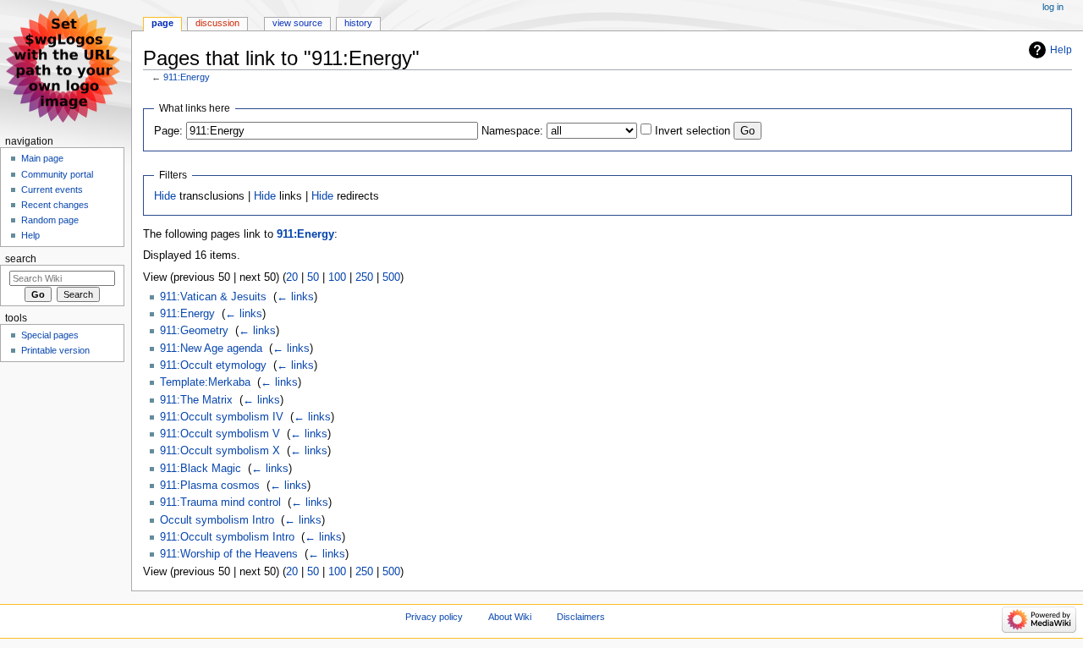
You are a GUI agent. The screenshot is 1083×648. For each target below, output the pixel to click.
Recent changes (55, 205)
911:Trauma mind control (220, 502)
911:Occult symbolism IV (221, 417)
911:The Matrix (196, 400)
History (358, 23)
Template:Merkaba (205, 382)
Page (162, 23)
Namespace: (512, 131)
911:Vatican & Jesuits (213, 297)
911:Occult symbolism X (220, 451)
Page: (168, 131)
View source (297, 23)
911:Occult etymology (213, 365)
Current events (52, 189)
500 (391, 277)
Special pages (50, 335)
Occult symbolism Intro (217, 520)
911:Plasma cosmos (210, 485)
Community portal (57, 174)
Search (20, 259)
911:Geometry (194, 331)
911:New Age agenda (211, 348)
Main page (42, 158)
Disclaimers (581, 617)
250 (364, 277)
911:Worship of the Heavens (229, 554)
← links (295, 297)
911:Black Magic (200, 469)
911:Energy (186, 77)
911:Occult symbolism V (220, 434)
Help (1061, 50)
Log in (1053, 7)
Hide (165, 196)
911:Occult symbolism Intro (227, 537)
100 (337, 277)
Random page (50, 220)
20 (292, 277)
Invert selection (692, 131)
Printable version (55, 350)
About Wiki (509, 617)
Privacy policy (434, 617)
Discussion (217, 23)
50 (313, 277)
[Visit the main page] (65, 65)
